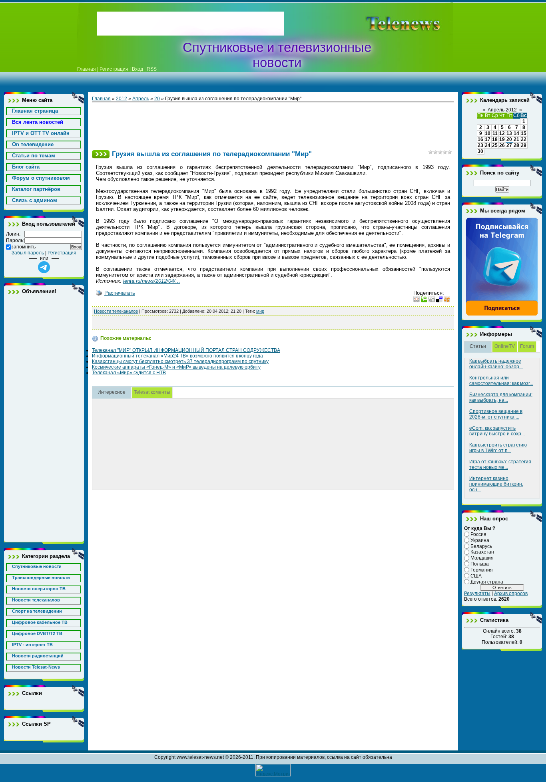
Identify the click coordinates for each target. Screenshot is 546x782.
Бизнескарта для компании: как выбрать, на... (500, 397)
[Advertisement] (390, 24)
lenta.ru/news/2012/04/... (151, 281)
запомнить (23, 247)
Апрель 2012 (502, 110)
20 (157, 98)
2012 (121, 98)
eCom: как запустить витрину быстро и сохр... (497, 431)
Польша (479, 564)
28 (516, 145)
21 (516, 139)
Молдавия (482, 558)
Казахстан (482, 552)
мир (260, 311)
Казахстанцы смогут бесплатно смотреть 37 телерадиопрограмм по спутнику (180, 361)
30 (480, 151)
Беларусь (481, 546)
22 (523, 139)
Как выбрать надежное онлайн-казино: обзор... (496, 363)
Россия (478, 534)
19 (502, 139)
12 (502, 133)
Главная (86, 69)
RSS (152, 69)
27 (509, 145)
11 (495, 133)
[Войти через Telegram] (44, 267)
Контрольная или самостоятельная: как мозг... (501, 380)
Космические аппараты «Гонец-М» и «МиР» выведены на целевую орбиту (176, 367)
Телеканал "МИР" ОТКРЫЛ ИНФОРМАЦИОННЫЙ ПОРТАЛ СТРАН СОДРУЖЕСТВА (186, 350)
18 (495, 139)
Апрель (140, 98)
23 (480, 145)
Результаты (477, 593)
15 (523, 133)
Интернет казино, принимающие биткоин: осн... (496, 484)
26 (502, 145)
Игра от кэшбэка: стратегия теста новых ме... (500, 464)
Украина (479, 540)
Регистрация (114, 69)
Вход (137, 69)
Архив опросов (511, 593)
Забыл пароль (28, 253)
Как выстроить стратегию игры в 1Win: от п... (498, 447)
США (476, 576)
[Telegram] (502, 314)
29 (523, 145)
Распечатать (119, 293)
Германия (481, 570)
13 (509, 133)
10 (487, 133)
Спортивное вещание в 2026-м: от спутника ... (495, 414)
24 (487, 145)
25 (495, 145)
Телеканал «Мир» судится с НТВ (129, 372)
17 (487, 139)
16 (480, 139)
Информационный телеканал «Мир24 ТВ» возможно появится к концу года (177, 356)
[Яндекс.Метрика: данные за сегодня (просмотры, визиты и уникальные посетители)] (273, 770)
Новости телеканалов (116, 311)
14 (516, 133)
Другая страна (486, 581)
